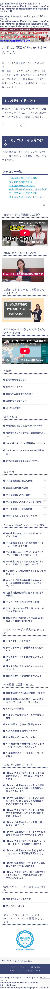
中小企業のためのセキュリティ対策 (28, 189)
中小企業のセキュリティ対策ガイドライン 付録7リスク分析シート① (25, 553)
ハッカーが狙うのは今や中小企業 (22, 602)
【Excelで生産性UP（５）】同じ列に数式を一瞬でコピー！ (25, 823)
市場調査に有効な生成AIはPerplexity (24, 426)
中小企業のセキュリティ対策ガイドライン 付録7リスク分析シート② (25, 563)
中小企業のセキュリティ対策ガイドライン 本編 (25, 534)
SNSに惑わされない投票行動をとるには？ (26, 443)
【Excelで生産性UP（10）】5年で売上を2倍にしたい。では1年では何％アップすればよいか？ (26, 875)
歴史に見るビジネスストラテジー (26, 197)
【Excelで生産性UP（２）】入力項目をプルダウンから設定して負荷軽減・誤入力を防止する (25, 788)
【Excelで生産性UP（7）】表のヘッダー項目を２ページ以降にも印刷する (25, 842)
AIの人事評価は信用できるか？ (21, 731)
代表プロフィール (14, 387)
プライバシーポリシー (16, 906)
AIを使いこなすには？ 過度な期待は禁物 (25, 716)
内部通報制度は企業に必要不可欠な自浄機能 (25, 594)
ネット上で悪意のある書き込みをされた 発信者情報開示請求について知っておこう (25, 583)
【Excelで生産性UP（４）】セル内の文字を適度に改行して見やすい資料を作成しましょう (25, 813)
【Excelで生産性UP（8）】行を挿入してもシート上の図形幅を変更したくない (25, 853)
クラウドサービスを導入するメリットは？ (25, 658)
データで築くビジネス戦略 (23, 193)
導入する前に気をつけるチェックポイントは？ (25, 667)
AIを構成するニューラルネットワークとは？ (25, 754)
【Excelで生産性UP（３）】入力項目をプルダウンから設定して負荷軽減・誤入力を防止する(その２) (25, 800)
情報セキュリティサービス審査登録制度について (26, 434)
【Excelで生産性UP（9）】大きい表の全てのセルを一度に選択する (25, 864)
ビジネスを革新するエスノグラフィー (23, 461)
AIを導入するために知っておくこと (24, 737)
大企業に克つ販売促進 (21, 182)
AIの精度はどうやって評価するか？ (24, 724)
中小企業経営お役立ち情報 (23, 178)
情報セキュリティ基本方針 (18, 899)
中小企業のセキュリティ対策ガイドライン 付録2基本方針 (25, 544)
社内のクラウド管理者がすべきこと (24, 675)
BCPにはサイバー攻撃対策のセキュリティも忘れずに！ (25, 609)
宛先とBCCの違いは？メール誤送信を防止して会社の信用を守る (25, 619)
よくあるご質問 (13, 408)
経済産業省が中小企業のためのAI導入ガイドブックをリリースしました (25, 700)
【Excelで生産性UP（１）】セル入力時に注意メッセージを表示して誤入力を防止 (25, 776)
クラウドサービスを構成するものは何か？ (25, 649)
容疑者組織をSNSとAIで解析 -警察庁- (26, 693)
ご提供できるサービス (16, 401)
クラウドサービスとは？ (18, 641)
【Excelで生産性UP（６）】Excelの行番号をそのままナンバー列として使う (26, 833)
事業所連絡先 (35, 967)
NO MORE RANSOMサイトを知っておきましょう (26, 572)
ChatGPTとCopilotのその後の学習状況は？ (25, 452)
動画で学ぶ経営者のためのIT (19, 394)
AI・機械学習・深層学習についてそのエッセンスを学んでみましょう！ (25, 745)
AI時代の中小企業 (15, 708)
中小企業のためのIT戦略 (22, 185)
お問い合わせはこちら (16, 380)
